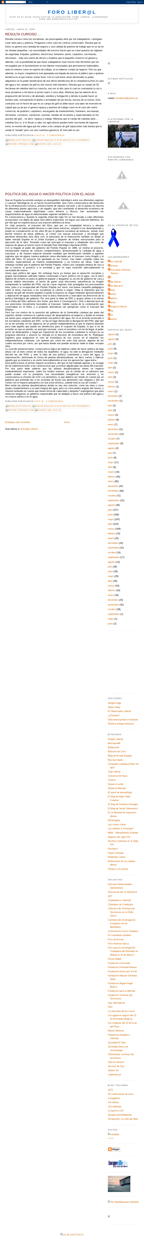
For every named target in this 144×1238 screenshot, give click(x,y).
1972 (110, 1090)
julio (110, 344)
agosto (111, 334)
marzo (111, 372)
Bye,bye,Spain (115, 760)
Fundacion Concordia (119, 963)
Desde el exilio (115, 784)
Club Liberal (114, 771)
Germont (113, 265)
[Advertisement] (26, 172)
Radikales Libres (116, 857)
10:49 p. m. (39, 135)
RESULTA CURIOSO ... (23, 34)
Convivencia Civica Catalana (123, 931)
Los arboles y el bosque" (121, 828)
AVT (110, 896)
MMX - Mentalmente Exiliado (123, 832)
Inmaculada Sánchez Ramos (119, 271)
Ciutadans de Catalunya (120, 904)
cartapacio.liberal (118, 306)
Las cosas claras (117, 824)
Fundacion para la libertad (121, 991)
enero (111, 391)
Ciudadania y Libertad (119, 900)
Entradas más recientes (17, 422)
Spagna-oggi (114, 703)
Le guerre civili (115, 1110)
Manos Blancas (116, 1030)
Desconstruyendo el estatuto (123, 719)
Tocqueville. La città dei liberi (123, 1119)
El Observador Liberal (119, 711)
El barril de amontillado (120, 792)
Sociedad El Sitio (117, 1042)
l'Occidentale (114, 1106)
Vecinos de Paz (116, 1066)
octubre (112, 438)
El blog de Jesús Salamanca (123, 808)
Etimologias (114, 820)
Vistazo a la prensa (118, 869)
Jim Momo (113, 1102)
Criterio (112, 780)
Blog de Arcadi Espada (120, 755)
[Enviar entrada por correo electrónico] (65, 135)
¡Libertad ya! (114, 1074)
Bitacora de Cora (117, 751)
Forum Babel (114, 959)
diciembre (113, 396)
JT (110, 277)
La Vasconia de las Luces (121, 1011)
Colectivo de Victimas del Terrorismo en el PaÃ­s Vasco (121, 912)
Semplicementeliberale (120, 1115)
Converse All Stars (118, 776)
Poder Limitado (116, 853)
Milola (112, 290)
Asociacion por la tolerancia (122, 892)
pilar (111, 315)
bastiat (112, 302)
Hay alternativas (116, 1003)
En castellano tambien (119, 935)
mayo (111, 353)
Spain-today (114, 707)
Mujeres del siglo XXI (119, 837)
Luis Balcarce (116, 285)
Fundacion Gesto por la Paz (122, 971)
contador (111, 1138)
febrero (111, 386)
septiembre (114, 443)
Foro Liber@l (115, 261)
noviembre (113, 400)
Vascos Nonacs (116, 1062)
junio (110, 348)
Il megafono (114, 1098)
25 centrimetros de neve (120, 1094)
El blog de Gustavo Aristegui (123, 804)
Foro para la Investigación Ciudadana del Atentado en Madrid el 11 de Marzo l (123, 951)
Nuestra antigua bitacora (121, 723)
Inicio (67, 422)
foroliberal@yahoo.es (127, 98)
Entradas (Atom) (29, 429)
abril (110, 367)
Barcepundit (114, 743)
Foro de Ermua (115, 939)
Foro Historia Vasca (118, 943)
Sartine (112, 294)
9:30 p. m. (39, 401)
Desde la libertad (117, 788)
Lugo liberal (115, 281)
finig (111, 310)
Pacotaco (113, 848)
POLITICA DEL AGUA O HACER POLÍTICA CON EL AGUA (49, 194)
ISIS (110, 1007)
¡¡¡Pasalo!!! (114, 715)
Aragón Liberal (115, 739)
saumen (113, 319)
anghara (113, 298)
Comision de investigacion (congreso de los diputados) (121, 923)
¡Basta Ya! (113, 1070)
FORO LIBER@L (72, 12)
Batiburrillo (113, 747)
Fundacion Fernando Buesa (122, 967)
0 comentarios (56, 135)
